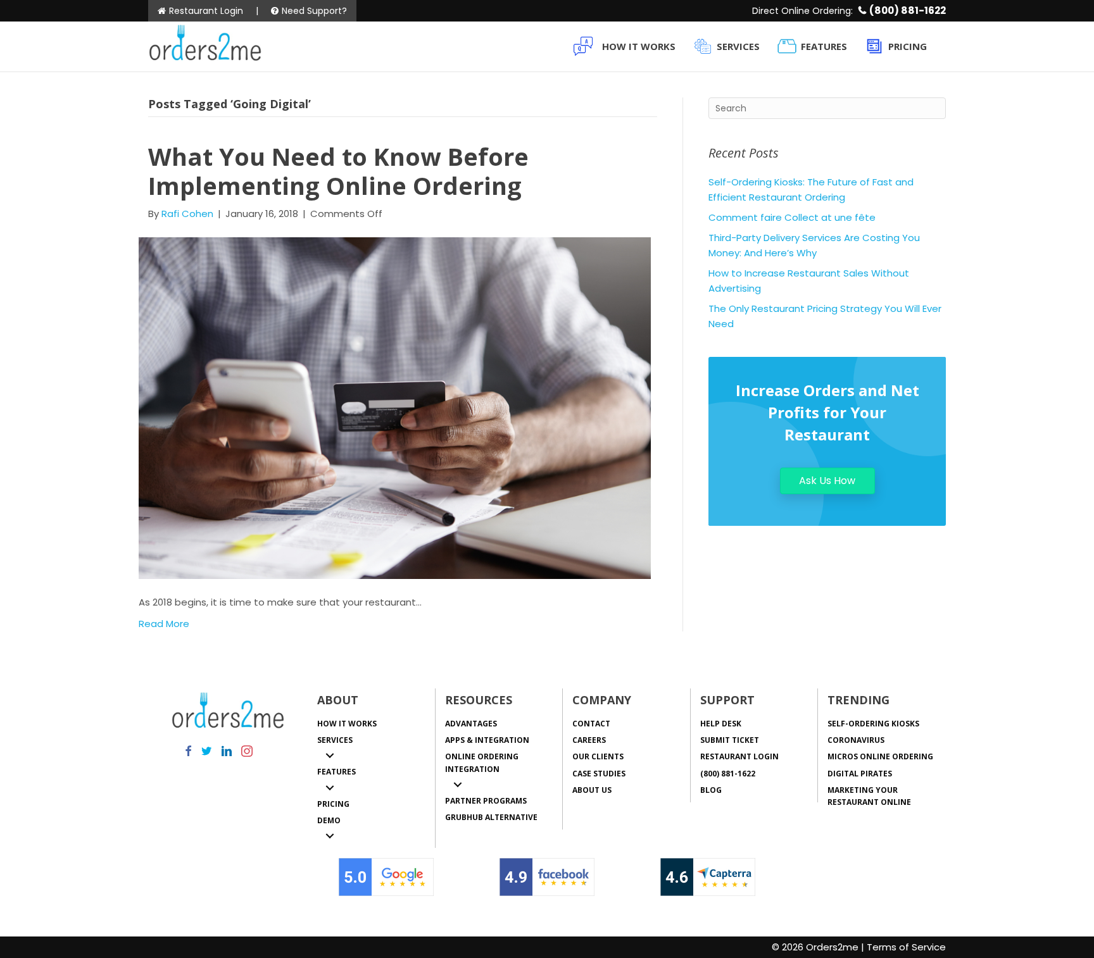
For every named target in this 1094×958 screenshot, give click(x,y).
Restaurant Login (206, 10)
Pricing (907, 46)
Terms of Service (906, 947)
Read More (164, 623)
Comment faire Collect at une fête (792, 217)
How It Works (639, 46)
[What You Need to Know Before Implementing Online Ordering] (395, 407)
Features (824, 46)
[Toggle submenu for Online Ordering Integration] (458, 784)
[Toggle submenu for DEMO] (330, 836)
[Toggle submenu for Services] (330, 755)
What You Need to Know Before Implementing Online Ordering (338, 171)
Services (738, 46)
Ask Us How (827, 480)
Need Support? (314, 10)
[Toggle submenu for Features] (330, 788)
